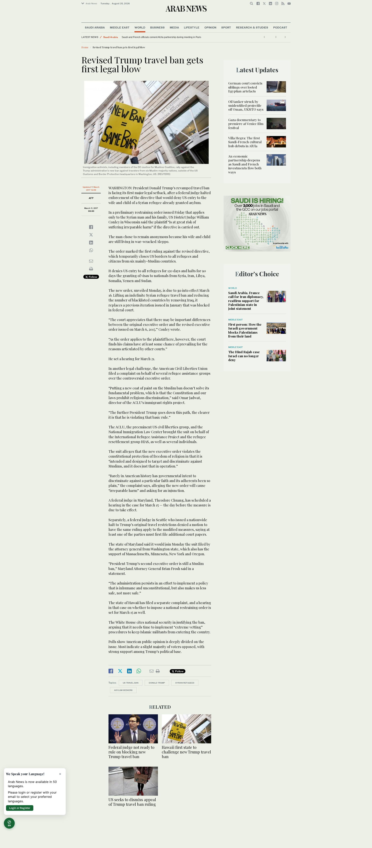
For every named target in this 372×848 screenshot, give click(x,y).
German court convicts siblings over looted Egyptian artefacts (245, 87)
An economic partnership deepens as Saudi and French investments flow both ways (245, 164)
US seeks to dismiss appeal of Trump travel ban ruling (132, 802)
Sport (226, 27)
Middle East (119, 27)
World (139, 27)
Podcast (280, 27)
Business (157, 27)
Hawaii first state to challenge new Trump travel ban (186, 752)
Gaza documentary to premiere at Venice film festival (246, 124)
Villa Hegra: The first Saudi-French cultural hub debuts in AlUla (245, 142)
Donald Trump (157, 683)
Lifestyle (191, 27)
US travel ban (130, 683)
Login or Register (19, 807)
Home (85, 47)
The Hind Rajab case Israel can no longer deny (244, 356)
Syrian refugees (184, 683)
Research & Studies (252, 27)
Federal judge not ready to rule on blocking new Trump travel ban (131, 752)
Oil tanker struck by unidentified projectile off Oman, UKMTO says (246, 105)
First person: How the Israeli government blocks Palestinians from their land (244, 330)
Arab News (91, 3)
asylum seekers (123, 690)
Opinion (210, 27)
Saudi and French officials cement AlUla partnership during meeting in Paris (161, 37)
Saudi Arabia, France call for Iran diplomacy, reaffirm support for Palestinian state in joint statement (246, 301)
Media (174, 27)
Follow (92, 276)
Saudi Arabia (95, 27)
